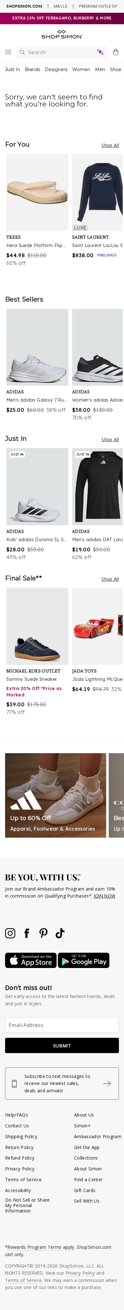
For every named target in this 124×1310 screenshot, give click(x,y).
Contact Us (17, 1126)
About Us (84, 1115)
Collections (86, 1158)
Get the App (87, 1147)
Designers (56, 69)
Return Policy (19, 1147)
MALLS (60, 6)
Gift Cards (84, 1190)
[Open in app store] (31, 966)
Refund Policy (19, 1158)
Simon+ (82, 1126)
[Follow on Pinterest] (44, 937)
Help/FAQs (16, 1115)
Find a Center (88, 1179)
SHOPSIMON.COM (24, 6)
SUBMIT (62, 1046)
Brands (32, 69)
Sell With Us (87, 1201)
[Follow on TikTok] (60, 937)
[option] (39, 218)
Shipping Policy (21, 1136)
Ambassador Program (97, 1136)
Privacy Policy (20, 1169)
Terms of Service (23, 1179)
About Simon (88, 1169)
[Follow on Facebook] (27, 937)
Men (100, 69)
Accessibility (18, 1190)
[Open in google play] (83, 966)
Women (81, 69)
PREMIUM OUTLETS (98, 6)
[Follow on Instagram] (11, 937)
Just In (12, 69)
